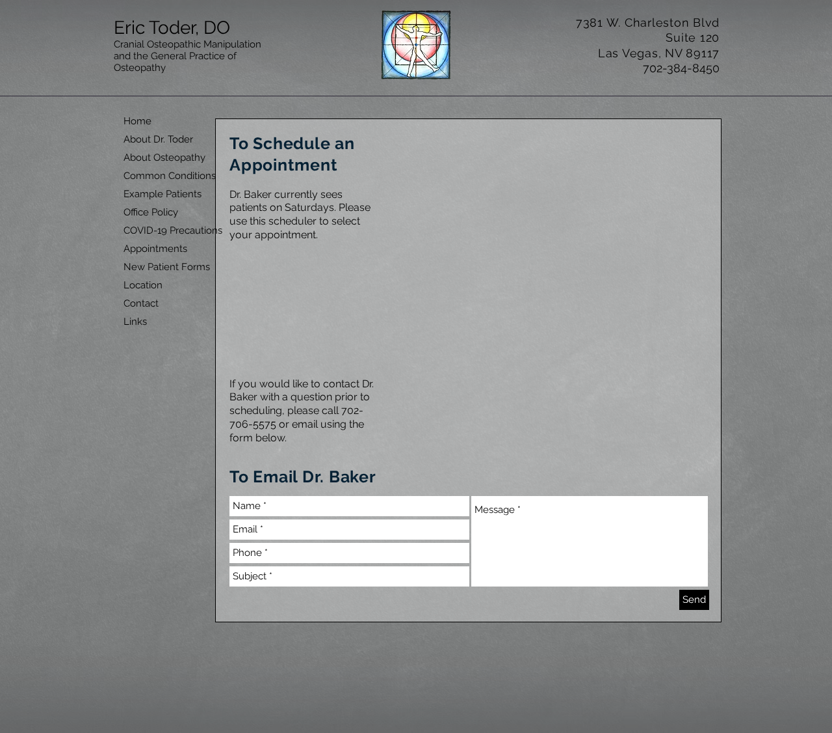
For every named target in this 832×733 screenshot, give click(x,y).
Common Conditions (170, 176)
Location (143, 285)
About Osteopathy (164, 157)
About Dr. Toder (158, 139)
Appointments (155, 249)
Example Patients (163, 194)
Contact (141, 303)
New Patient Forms (167, 267)
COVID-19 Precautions (173, 230)
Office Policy (151, 212)
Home (137, 121)
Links (135, 321)
